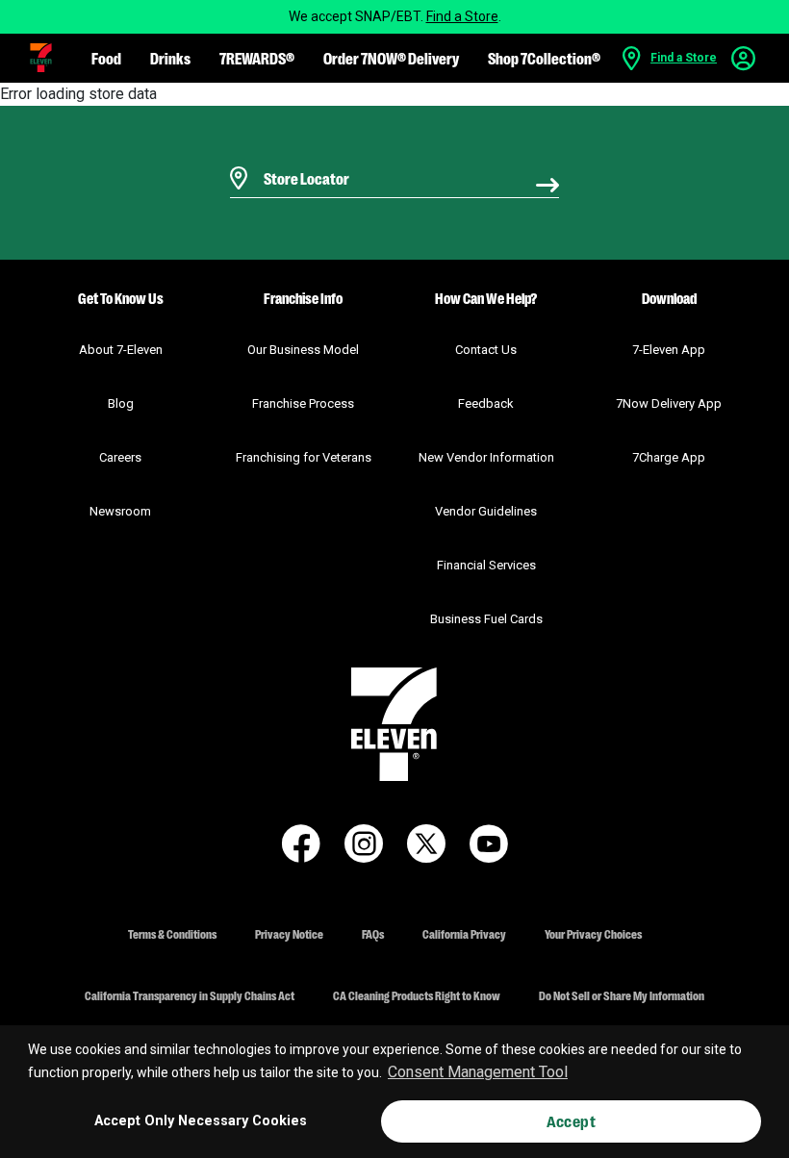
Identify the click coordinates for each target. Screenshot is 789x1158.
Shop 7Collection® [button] (544, 57)
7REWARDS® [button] (256, 57)
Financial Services (486, 565)
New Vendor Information (486, 457)
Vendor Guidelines (486, 511)
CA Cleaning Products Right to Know (416, 995)
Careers (120, 457)
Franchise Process (303, 403)
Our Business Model (303, 349)
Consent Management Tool (478, 1072)
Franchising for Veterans (303, 457)
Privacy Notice (289, 933)
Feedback (486, 403)
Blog (121, 403)
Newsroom (120, 511)
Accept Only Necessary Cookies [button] (200, 1121)
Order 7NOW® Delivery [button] (391, 57)
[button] (41, 57)
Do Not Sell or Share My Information (621, 995)
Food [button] (106, 57)
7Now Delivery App (669, 403)
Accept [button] (571, 1121)
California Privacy (464, 933)
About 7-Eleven (121, 349)
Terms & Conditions (172, 933)
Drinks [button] (170, 57)
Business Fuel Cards (486, 619)
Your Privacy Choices (593, 933)
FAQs (373, 933)
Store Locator (301, 154)
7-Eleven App (668, 349)
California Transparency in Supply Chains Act (189, 995)
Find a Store (462, 16)
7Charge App (668, 457)
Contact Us (486, 349)
